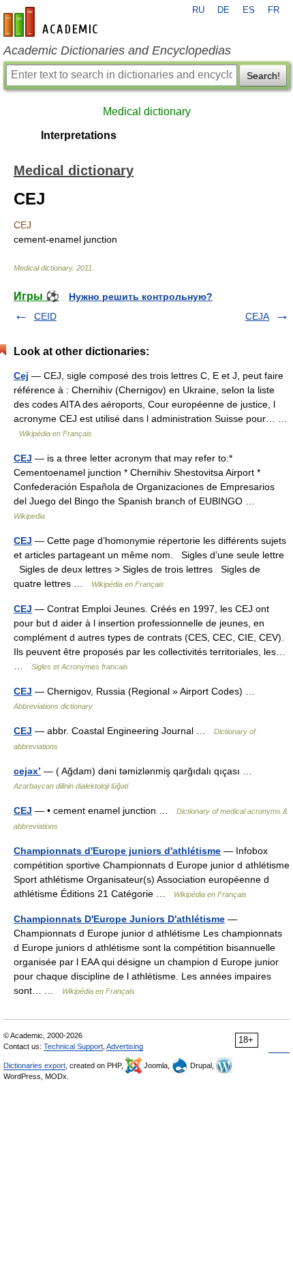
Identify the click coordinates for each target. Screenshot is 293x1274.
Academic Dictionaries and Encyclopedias (117, 50)
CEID (45, 316)
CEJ (23, 458)
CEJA (257, 316)
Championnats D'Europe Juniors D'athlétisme (119, 918)
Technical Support (73, 1046)
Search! (263, 75)
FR (273, 10)
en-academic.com (52, 22)
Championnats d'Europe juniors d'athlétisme (117, 850)
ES (249, 10)
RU (198, 10)
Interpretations (79, 135)
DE (223, 10)
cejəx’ (27, 770)
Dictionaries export (34, 1065)
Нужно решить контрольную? (141, 296)
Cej (21, 375)
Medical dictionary (147, 111)
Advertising (124, 1046)
